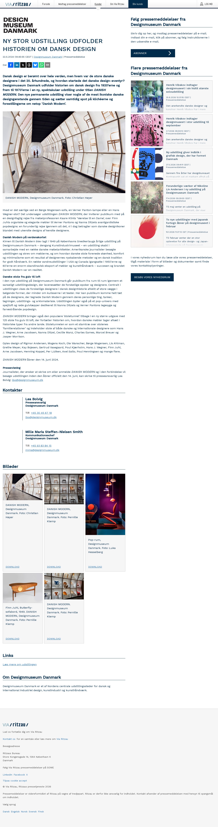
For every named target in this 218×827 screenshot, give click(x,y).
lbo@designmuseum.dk (27, 380)
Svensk (33, 811)
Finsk (41, 811)
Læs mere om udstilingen (20, 664)
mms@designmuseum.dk (42, 450)
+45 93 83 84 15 (41, 445)
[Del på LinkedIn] (17, 65)
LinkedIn (7, 774)
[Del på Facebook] (10, 65)
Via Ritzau (62, 739)
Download (12, 566)
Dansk (6, 811)
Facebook (19, 774)
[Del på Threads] (29, 65)
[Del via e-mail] (47, 65)
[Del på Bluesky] (35, 65)
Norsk (24, 811)
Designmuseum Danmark (48, 56)
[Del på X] (23, 65)
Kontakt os (9, 739)
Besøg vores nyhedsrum (152, 277)
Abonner (140, 53)
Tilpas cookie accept (15, 780)
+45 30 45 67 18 (41, 412)
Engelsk (15, 811)
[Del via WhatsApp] (41, 65)
